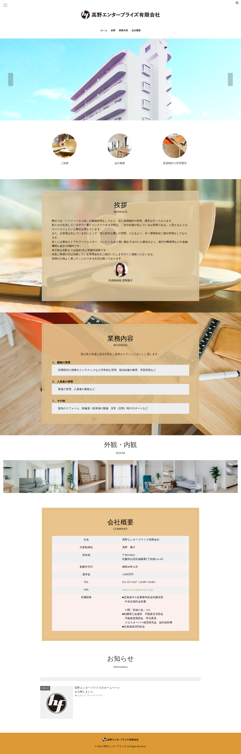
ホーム (104, 30)
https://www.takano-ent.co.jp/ (137, 589)
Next (230, 79)
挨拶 (113, 30)
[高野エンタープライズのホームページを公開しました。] (56, 702)
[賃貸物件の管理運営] (175, 146)
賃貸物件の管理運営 (175, 163)
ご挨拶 (64, 163)
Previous (10, 79)
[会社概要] (120, 146)
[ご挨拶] (64, 146)
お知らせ (45, 688)
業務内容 (123, 30)
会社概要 (136, 30)
